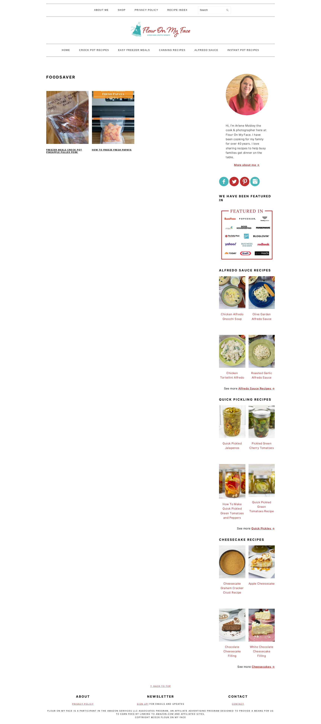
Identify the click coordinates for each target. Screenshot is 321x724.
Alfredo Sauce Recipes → (256, 388)
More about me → (247, 165)
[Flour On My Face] (160, 41)
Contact (238, 704)
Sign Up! (143, 704)
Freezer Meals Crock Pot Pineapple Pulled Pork (64, 151)
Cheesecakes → (263, 666)
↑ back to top (160, 686)
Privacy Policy (83, 704)
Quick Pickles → (263, 528)
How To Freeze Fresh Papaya (112, 150)
